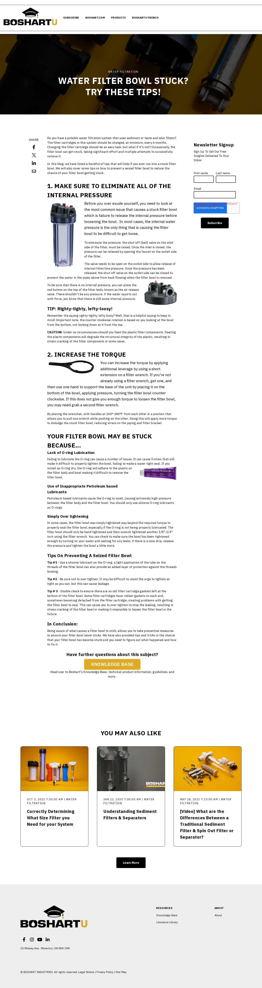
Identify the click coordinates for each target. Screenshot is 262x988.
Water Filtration (123, 71)
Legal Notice (86, 972)
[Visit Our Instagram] (31, 939)
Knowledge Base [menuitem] (166, 915)
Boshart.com (95, 17)
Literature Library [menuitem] (167, 922)
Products (118, 17)
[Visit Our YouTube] (39, 939)
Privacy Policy (104, 972)
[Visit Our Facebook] (24, 939)
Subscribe (71, 17)
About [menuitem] (219, 908)
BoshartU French (145, 17)
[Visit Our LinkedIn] (47, 939)
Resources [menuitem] (164, 908)
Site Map (121, 972)
